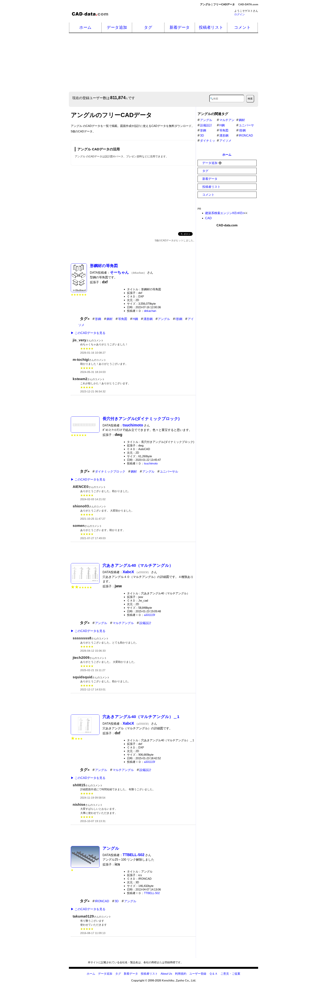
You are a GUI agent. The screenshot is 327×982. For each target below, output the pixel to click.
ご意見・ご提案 (230, 973)
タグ (148, 27)
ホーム (85, 27)
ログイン (239, 14)
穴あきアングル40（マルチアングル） (138, 565)
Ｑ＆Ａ (213, 973)
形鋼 (98, 319)
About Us (166, 973)
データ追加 (117, 27)
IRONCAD (102, 901)
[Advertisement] (182, 62)
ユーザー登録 (197, 973)
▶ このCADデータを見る (88, 333)
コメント (242, 27)
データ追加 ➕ (212, 163)
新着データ (180, 27)
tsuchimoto (151, 463)
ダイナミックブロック (110, 471)
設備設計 (145, 623)
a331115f (149, 614)
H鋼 (135, 319)
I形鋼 (178, 319)
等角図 (122, 319)
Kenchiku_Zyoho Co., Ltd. (179, 980)
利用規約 (180, 973)
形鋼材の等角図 (104, 265)
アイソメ (225, 140)
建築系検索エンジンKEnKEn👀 (226, 213)
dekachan (150, 310)
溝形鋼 (148, 319)
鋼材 (110, 319)
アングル (164, 319)
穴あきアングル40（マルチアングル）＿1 (141, 716)
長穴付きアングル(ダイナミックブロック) (141, 418)
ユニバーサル (169, 471)
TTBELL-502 (152, 893)
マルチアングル (123, 623)
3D (117, 901)
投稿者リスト (211, 27)
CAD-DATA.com (248, 4)
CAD (208, 218)
